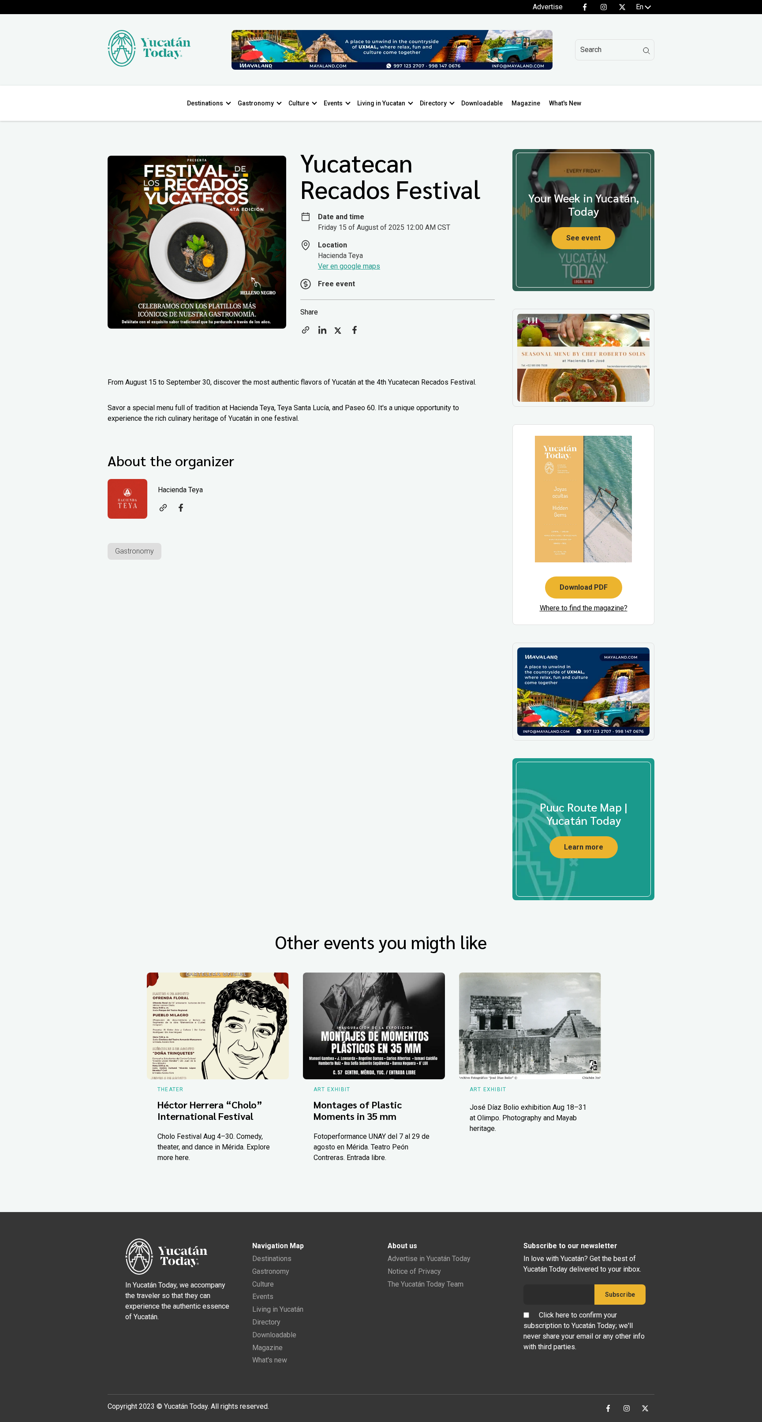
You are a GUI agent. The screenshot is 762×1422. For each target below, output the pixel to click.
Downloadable (482, 103)
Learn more (583, 847)
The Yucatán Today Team (425, 1284)
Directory (433, 103)
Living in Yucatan (381, 103)
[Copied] (305, 333)
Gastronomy (256, 103)
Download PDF (584, 587)
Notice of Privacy (414, 1271)
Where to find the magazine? (584, 608)
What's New (565, 103)
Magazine (526, 103)
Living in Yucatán (277, 1309)
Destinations (205, 103)
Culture (298, 103)
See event (583, 238)
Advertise (548, 7)
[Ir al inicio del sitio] (149, 64)
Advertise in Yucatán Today (429, 1258)
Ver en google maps (349, 266)
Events (333, 103)
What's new (269, 1360)
